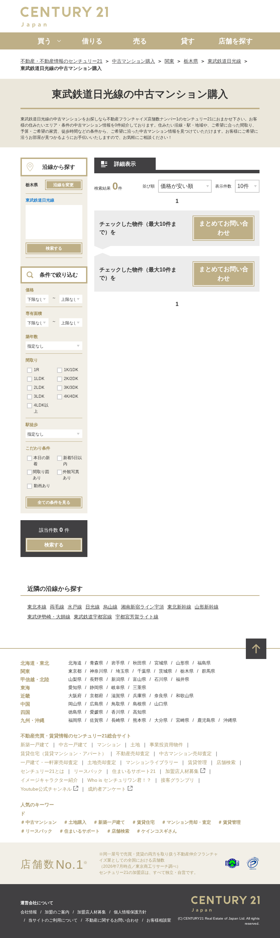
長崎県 (118, 720)
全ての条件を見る (54, 502)
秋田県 (139, 662)
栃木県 (191, 61)
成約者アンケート (107, 789)
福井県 (182, 679)
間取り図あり (41, 474)
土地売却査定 (101, 762)
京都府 (96, 695)
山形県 (182, 662)
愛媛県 (96, 712)
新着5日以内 (72, 460)
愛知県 (75, 687)
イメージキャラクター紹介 (49, 780)
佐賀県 (96, 720)
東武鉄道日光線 (224, 61)
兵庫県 (139, 695)
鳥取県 (118, 703)
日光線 (92, 607)
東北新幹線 (179, 607)
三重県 (139, 687)
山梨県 (75, 679)
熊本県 (139, 720)
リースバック (88, 771)
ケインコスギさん (159, 831)
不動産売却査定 (133, 753)
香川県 (118, 712)
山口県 (161, 703)
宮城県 (161, 662)
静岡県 (96, 687)
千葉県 (144, 671)
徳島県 (75, 712)
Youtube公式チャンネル (46, 789)
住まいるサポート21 (134, 771)
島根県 (139, 703)
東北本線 (36, 607)
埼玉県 (122, 671)
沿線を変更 (63, 184)
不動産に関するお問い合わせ (112, 920)
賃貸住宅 (146, 822)
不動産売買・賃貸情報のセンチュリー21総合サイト (75, 735)
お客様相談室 (158, 920)
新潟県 (118, 679)
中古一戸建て (73, 744)
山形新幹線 (207, 607)
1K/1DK (71, 369)
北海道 (75, 662)
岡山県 (75, 703)
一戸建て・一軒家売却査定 (49, 762)
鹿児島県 (206, 720)
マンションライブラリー (152, 762)
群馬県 (208, 671)
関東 (169, 61)
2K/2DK (71, 378)
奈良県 (161, 695)
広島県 (96, 703)
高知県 (139, 712)
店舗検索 (226, 762)
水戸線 (75, 607)
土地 (135, 744)
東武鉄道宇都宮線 (93, 616)
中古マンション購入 (133, 61)
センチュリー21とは (42, 771)
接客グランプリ (177, 780)
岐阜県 (118, 687)
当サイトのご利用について (53, 920)
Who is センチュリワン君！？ (119, 780)
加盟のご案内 (57, 912)
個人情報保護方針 (130, 912)
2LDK (39, 387)
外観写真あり (71, 474)
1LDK (39, 378)
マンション (109, 744)
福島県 (204, 662)
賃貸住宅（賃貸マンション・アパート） (63, 753)
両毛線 (57, 607)
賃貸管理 (197, 762)
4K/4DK (71, 396)
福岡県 (75, 720)
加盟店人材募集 (182, 771)
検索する (54, 248)
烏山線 (110, 607)
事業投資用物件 (166, 744)
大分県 (161, 720)
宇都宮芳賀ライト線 (136, 616)
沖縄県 (230, 720)
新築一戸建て (34, 744)
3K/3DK (71, 387)
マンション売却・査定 (189, 822)
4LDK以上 (41, 408)
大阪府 (75, 695)
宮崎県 (182, 720)
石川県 (161, 679)
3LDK (39, 396)
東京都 (75, 671)
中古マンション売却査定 (185, 753)
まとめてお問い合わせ (223, 228)
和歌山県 (185, 695)
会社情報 (28, 912)
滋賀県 (118, 695)
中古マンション (41, 822)
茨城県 (165, 671)
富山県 (139, 679)
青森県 (96, 662)
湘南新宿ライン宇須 (142, 607)
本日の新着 (41, 460)
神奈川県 (99, 671)
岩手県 (118, 662)
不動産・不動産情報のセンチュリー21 (61, 61)
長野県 (96, 679)
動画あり (42, 485)
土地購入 (77, 822)
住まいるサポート (82, 831)
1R (36, 369)
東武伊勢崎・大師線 (48, 616)
